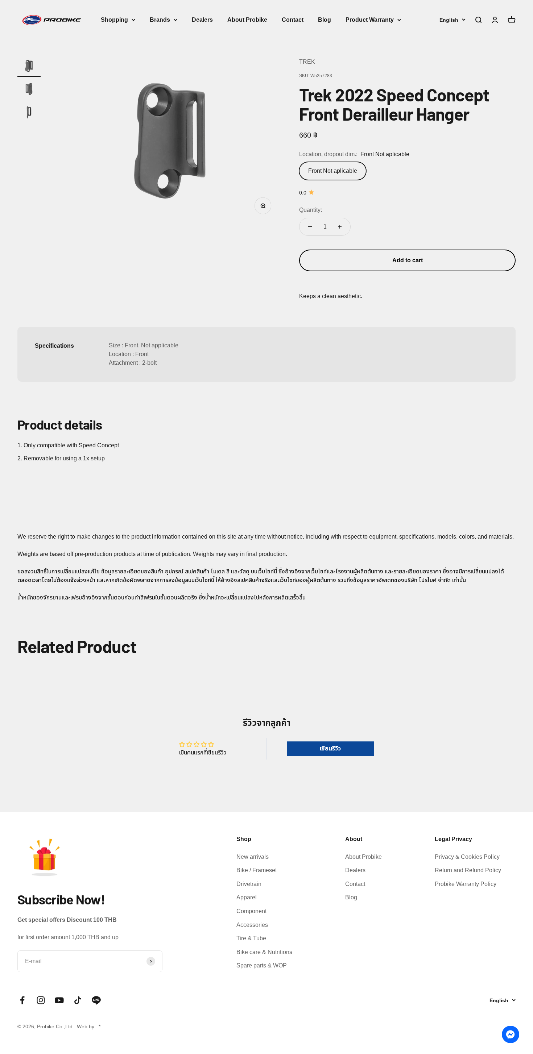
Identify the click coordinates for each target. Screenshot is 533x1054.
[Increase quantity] (339, 226)
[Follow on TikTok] (78, 1000)
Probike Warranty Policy (465, 884)
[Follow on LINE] (96, 1000)
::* (98, 1026)
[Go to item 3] (29, 113)
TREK (307, 62)
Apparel (246, 897)
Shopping (114, 20)
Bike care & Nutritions (264, 952)
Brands (160, 20)
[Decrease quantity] (310, 226)
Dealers (202, 20)
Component (251, 911)
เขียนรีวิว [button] (330, 748)
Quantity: (310, 210)
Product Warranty (370, 20)
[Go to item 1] (29, 67)
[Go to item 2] (29, 90)
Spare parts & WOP (261, 965)
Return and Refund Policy (468, 870)
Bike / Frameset (256, 870)
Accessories (252, 925)
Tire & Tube (251, 938)
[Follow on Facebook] (22, 1000)
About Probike (247, 20)
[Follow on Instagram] (41, 1000)
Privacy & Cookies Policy (467, 857)
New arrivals (252, 857)
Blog (324, 20)
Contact (292, 20)
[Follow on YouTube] (59, 1000)
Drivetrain (248, 884)
